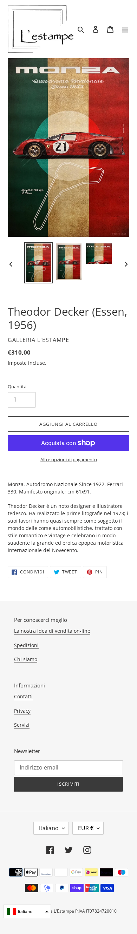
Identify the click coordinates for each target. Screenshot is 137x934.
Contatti (23, 696)
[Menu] (125, 28)
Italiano (49, 828)
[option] (39, 262)
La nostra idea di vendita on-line (52, 630)
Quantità (17, 386)
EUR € (85, 828)
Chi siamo (25, 659)
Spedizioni (26, 645)
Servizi (22, 724)
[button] (27, 911)
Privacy (22, 710)
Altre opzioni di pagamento (68, 459)
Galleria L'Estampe (55, 911)
